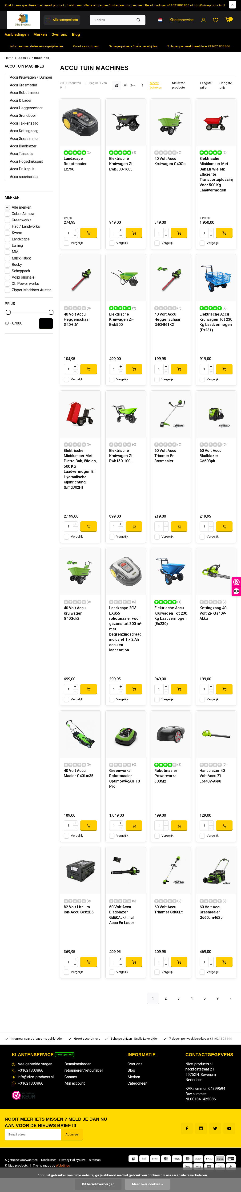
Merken (40, 34)
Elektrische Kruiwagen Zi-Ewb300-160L (121, 164)
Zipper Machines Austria (31, 290)
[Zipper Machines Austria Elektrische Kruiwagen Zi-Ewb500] (126, 277)
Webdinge (63, 1165)
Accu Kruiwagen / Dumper (31, 77)
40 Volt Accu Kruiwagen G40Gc (169, 161)
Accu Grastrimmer (24, 139)
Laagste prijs (206, 85)
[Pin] (209, 1166)
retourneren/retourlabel (83, 1070)
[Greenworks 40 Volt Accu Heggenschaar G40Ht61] (80, 277)
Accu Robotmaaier (25, 93)
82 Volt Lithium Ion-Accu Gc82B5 (79, 909)
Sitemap (95, 1160)
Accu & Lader (21, 100)
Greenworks (22, 220)
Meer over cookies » (147, 1184)
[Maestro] (188, 1158)
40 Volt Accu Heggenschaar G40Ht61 (77, 320)
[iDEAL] (133, 1158)
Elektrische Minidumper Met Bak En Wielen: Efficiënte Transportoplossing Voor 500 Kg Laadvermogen (216, 174)
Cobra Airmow (23, 213)
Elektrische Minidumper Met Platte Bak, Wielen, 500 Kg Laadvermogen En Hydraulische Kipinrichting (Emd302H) (80, 469)
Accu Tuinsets (21, 154)
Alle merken (21, 207)
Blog (76, 34)
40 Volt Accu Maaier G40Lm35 (78, 773)
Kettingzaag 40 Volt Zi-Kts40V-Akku (213, 613)
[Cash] (231, 1166)
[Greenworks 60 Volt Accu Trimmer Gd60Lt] (171, 870)
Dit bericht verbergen (98, 1184)
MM (15, 252)
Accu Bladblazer (23, 146)
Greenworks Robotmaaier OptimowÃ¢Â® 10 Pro (124, 778)
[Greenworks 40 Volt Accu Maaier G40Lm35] (80, 734)
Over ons (59, 34)
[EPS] (188, 1166)
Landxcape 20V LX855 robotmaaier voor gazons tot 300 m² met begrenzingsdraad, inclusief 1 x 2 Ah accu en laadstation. (125, 629)
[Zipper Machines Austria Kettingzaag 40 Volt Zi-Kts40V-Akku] (216, 571)
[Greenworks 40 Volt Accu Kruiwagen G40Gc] (171, 122)
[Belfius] (155, 1158)
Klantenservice (181, 20)
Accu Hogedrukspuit (26, 161)
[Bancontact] (220, 1166)
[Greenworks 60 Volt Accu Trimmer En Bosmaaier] (171, 414)
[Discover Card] (198, 1166)
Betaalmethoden (77, 1064)
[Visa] (177, 1158)
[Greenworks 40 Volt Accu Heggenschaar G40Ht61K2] (171, 277)
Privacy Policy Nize (72, 1160)
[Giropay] (231, 1158)
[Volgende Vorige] (230, 998)
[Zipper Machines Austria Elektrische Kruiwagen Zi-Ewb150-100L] (126, 414)
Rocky (17, 264)
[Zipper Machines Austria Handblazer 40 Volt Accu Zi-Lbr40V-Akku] (216, 734)
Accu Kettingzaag (24, 131)
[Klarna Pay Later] (220, 1158)
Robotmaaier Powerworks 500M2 (165, 776)
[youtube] (229, 1128)
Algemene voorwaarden (21, 1160)
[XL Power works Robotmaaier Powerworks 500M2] (171, 734)
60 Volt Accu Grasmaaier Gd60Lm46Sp (211, 912)
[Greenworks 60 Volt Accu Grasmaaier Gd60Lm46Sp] (216, 870)
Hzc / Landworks (26, 226)
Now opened (64, 1054)
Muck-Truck (21, 258)
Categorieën (137, 1083)
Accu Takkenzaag (24, 123)
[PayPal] (209, 1158)
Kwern (17, 232)
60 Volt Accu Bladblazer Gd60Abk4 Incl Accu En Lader (121, 915)
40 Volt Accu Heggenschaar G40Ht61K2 (167, 320)
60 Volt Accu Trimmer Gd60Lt (168, 909)
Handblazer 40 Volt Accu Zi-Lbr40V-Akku (212, 776)
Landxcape (21, 239)
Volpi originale (23, 277)
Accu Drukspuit (22, 169)
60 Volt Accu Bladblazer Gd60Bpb (210, 456)
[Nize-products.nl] (23, 20)
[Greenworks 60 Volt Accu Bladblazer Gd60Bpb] (216, 414)
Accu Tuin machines (33, 58)
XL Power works (25, 283)
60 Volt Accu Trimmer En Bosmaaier (165, 456)
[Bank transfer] (144, 1158)
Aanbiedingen (17, 34)
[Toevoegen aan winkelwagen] (88, 233)
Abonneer (72, 1134)
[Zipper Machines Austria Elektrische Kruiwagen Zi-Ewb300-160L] (126, 122)
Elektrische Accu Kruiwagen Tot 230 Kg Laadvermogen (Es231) (216, 322)
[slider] (8, 312)
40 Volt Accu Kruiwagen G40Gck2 (75, 613)
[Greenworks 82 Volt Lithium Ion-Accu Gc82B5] (80, 870)
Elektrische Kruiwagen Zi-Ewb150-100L (121, 456)
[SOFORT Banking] (198, 1158)
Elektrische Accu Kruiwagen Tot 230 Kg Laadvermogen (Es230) (170, 616)
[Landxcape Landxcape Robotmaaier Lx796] (80, 122)
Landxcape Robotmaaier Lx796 (75, 164)
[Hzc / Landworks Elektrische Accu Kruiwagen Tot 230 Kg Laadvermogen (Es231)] (216, 277)
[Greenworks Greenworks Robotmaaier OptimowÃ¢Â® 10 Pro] (126, 734)
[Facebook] (187, 1128)
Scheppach (21, 271)
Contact (70, 1077)
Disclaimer (48, 1160)
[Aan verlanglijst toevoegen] (93, 105)
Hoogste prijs (226, 85)
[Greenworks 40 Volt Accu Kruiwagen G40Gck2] (80, 571)
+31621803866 (30, 1070)
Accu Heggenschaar (26, 108)
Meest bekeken (156, 85)
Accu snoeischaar (24, 177)
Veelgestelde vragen (35, 1064)
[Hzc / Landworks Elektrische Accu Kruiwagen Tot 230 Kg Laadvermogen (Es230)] (171, 571)
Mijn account (74, 1083)
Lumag (17, 245)
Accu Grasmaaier (23, 85)
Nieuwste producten (179, 85)
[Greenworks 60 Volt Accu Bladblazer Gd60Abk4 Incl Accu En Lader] (126, 870)
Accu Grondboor (23, 115)
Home (9, 58)
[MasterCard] (166, 1158)
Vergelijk (77, 243)
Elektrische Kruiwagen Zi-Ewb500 (121, 320)
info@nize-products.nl (36, 1077)
